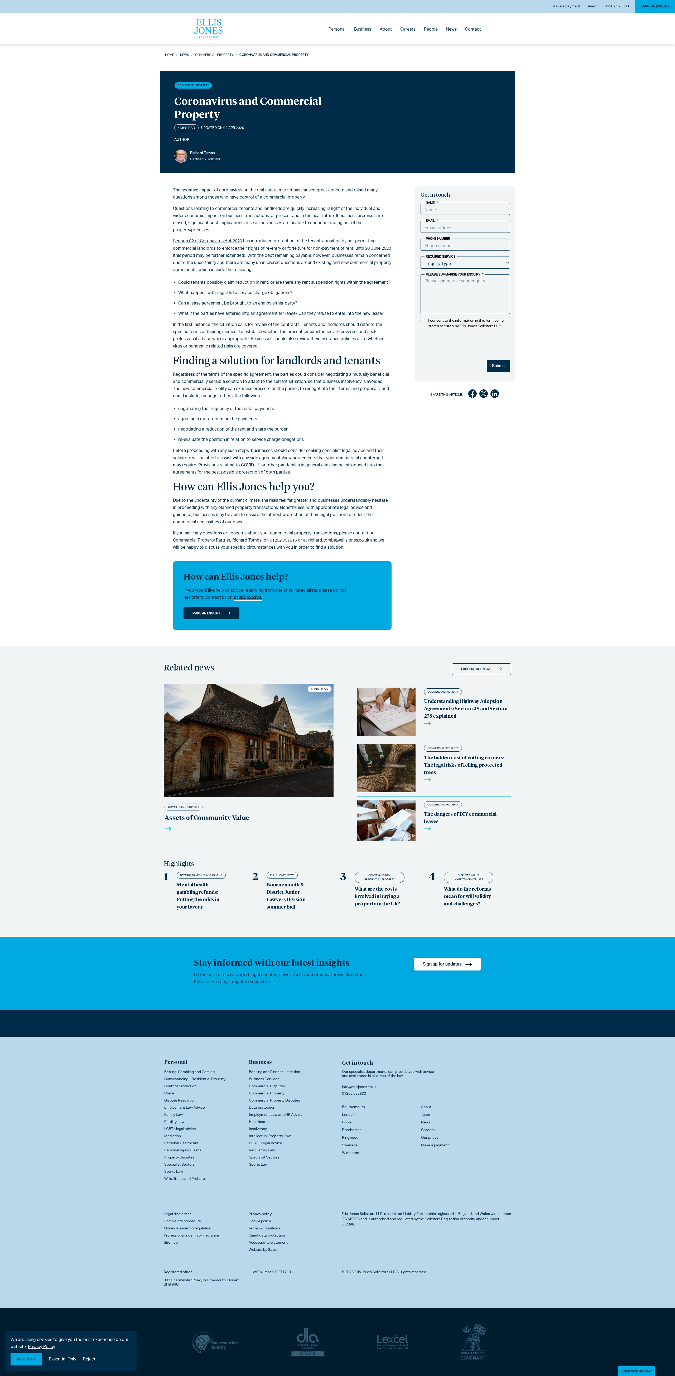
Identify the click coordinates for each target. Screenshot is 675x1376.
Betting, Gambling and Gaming (201, 875)
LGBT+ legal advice (180, 1129)
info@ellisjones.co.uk (359, 1087)
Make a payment (566, 6)
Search (592, 6)
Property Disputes (179, 1157)
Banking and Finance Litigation (274, 1072)
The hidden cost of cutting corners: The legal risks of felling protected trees (464, 764)
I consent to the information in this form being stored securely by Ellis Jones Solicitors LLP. (466, 323)
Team (425, 1114)
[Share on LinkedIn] (494, 394)
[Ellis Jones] (208, 28)
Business (362, 29)
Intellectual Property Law (270, 1136)
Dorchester (351, 1130)
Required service (440, 256)
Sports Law (173, 1171)
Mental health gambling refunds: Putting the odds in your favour (198, 895)
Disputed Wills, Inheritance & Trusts (468, 877)
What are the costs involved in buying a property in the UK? (377, 896)
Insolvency (258, 1129)
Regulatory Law (262, 1150)
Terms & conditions (264, 1228)
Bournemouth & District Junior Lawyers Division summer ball (286, 895)
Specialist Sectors (179, 1164)
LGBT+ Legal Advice (265, 1143)
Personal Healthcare (181, 1143)
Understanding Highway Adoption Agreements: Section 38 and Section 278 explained (466, 708)
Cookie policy (260, 1221)
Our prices (429, 1137)
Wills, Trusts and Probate (184, 1178)
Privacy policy (260, 1214)
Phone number (438, 238)
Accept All (26, 1359)
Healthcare (258, 1121)
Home (169, 55)
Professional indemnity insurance (191, 1235)
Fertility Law (174, 1121)
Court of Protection (180, 1086)
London (348, 1114)
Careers (408, 29)
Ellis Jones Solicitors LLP (362, 1213)
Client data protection (267, 1235)
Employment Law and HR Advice (275, 1114)
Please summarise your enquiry (455, 274)
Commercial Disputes (267, 1086)
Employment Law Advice (184, 1107)
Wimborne (350, 1153)
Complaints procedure (182, 1221)
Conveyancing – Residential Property (194, 1079)
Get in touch (357, 1062)
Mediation (172, 1136)
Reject (89, 1358)
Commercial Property (214, 55)
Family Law (173, 1114)
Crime (169, 1093)
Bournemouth (353, 1107)
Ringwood (350, 1137)
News (451, 29)
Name (432, 203)
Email (432, 221)
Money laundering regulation (187, 1228)
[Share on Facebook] (472, 394)
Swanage (350, 1145)
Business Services (264, 1079)
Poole (346, 1122)
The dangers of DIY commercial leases (460, 817)
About (386, 29)
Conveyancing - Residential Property (379, 877)
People (431, 29)
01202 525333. (248, 597)
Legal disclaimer (177, 1214)
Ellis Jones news (282, 875)
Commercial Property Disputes (274, 1100)
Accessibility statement (268, 1242)
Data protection (262, 1107)
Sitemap (171, 1242)
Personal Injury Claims (182, 1150)
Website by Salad (263, 1249)
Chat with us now (636, 1371)
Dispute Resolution (180, 1100)
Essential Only (62, 1358)
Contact (473, 29)
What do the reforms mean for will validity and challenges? (467, 896)
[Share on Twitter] (483, 394)
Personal (337, 29)
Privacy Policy (41, 1346)
